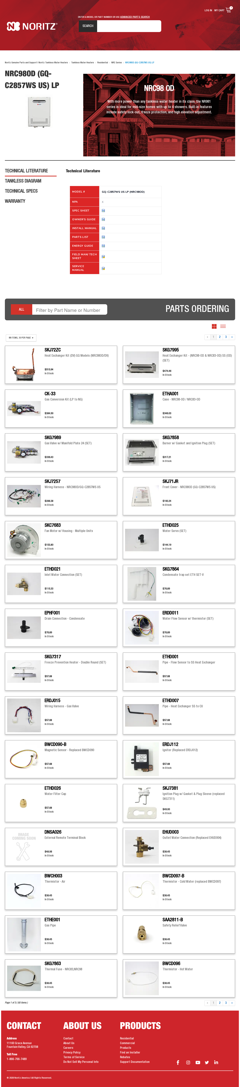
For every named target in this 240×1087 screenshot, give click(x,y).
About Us (68, 1043)
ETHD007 (171, 701)
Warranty (15, 201)
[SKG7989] (26, 452)
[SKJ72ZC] (26, 365)
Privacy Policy (71, 1052)
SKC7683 (53, 525)
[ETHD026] (26, 803)
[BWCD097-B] (144, 891)
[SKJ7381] (144, 803)
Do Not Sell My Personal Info (80, 1062)
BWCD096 (171, 964)
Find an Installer (130, 1052)
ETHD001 (171, 657)
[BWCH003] (26, 891)
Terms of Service (74, 1057)
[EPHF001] (26, 628)
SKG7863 (53, 964)
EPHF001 (52, 613)
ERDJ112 (170, 745)
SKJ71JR (170, 482)
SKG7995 (171, 350)
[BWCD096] (144, 978)
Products (125, 1048)
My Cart (219, 10)
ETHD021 (53, 569)
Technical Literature (26, 171)
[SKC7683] (26, 540)
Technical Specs (21, 191)
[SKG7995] (144, 365)
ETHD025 (171, 525)
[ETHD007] (144, 715)
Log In (208, 10)
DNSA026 (53, 832)
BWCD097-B (173, 876)
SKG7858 (171, 438)
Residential (127, 1038)
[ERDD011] (144, 628)
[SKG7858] (144, 452)
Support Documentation (135, 1062)
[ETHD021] (26, 584)
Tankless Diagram (23, 181)
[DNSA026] (26, 847)
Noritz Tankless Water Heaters (32, 26)
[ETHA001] (144, 408)
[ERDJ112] (144, 759)
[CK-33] (26, 408)
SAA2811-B (173, 920)
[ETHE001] (26, 934)
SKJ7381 (170, 788)
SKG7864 (171, 569)
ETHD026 (53, 788)
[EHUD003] (144, 847)
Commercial (127, 1043)
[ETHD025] (144, 540)
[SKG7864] (144, 584)
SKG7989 (53, 438)
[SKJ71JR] (144, 496)
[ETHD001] (144, 671)
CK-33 (50, 394)
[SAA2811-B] (144, 934)
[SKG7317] (26, 671)
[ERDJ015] (26, 715)
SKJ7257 (52, 482)
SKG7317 (53, 657)
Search (87, 26)
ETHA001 (171, 394)
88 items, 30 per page (20, 338)
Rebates (125, 1057)
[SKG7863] (26, 978)
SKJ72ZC (53, 350)
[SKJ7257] (26, 496)
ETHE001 (52, 920)
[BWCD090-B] (26, 759)
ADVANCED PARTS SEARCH (135, 17)
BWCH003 (53, 876)
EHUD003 (171, 832)
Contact (68, 1038)
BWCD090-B (55, 745)
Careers (68, 1048)
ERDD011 (171, 613)
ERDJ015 (52, 701)
